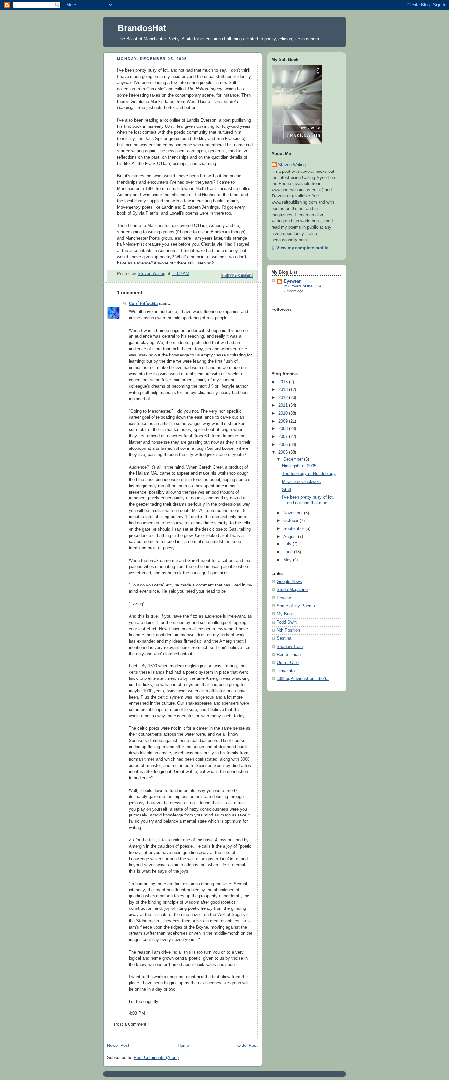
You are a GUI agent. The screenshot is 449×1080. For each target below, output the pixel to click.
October (291, 520)
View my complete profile (302, 248)
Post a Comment (130, 1024)
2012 (283, 397)
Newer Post (118, 1045)
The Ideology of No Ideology (309, 473)
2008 (283, 428)
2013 (283, 389)
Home (183, 1045)
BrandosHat (142, 28)
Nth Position (288, 630)
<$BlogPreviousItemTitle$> (303, 679)
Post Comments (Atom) (156, 1057)
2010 (283, 413)
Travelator (286, 671)
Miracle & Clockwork (301, 481)
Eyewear (292, 281)
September (294, 528)
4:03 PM (137, 1013)
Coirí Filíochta (143, 303)
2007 (283, 436)
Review (284, 598)
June (288, 552)
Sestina (284, 638)
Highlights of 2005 (299, 466)
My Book (285, 614)
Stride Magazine (292, 589)
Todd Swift (287, 622)
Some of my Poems (296, 606)
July (288, 544)
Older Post (247, 1045)
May (288, 560)
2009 (283, 421)
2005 (283, 452)
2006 (283, 444)
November (293, 513)
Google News (289, 581)
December (293, 459)
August (290, 536)
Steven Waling (292, 165)
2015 (283, 382)
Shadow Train (290, 646)
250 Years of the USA (303, 286)
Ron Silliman (289, 654)
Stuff (286, 489)
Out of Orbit (288, 662)
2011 (283, 405)
